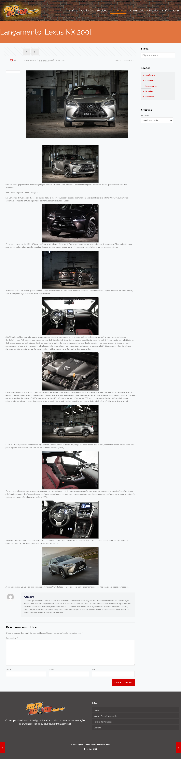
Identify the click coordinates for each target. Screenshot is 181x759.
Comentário (12, 638)
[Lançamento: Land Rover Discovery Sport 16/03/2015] (178, 747)
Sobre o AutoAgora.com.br (105, 716)
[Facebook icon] (85, 749)
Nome (9, 669)
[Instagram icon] (93, 749)
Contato (97, 727)
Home (96, 710)
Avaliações (150, 75)
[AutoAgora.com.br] (21, 10)
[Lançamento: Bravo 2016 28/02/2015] (2, 747)
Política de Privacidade (104, 722)
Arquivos (145, 115)
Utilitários (150, 96)
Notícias (149, 91)
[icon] (96, 749)
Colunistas (150, 80)
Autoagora (44, 60)
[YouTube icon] (88, 749)
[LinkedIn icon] (91, 749)
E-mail (52, 669)
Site (93, 669)
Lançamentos (151, 86)
